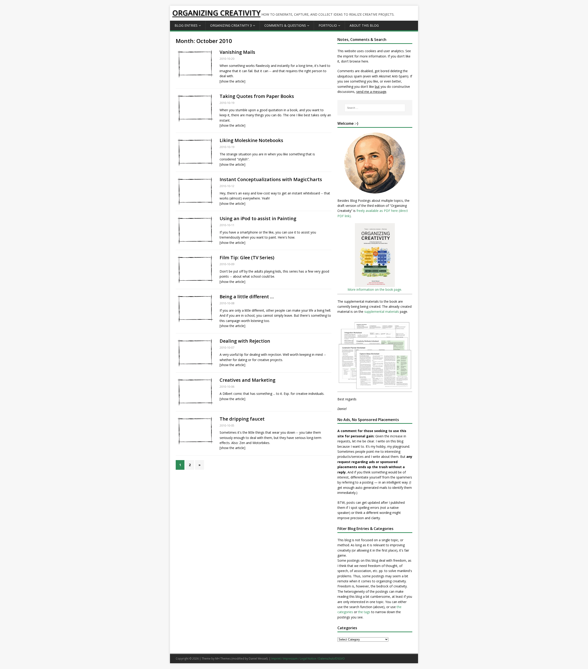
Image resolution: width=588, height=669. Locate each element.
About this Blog (364, 25)
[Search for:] (375, 108)
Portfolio (328, 25)
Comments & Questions (285, 25)
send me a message (371, 91)
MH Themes (223, 658)
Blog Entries (186, 25)
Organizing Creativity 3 (231, 25)
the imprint (345, 56)
